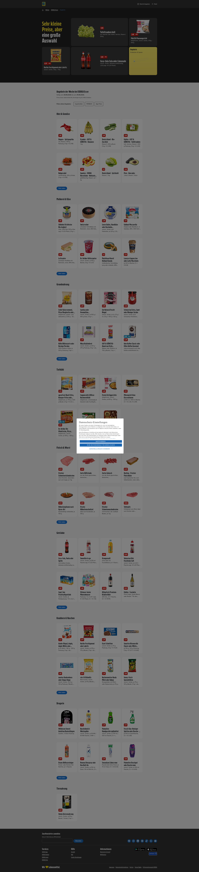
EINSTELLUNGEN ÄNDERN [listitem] (99, 449)
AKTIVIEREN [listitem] (100, 441)
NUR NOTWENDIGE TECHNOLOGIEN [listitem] (101, 445)
